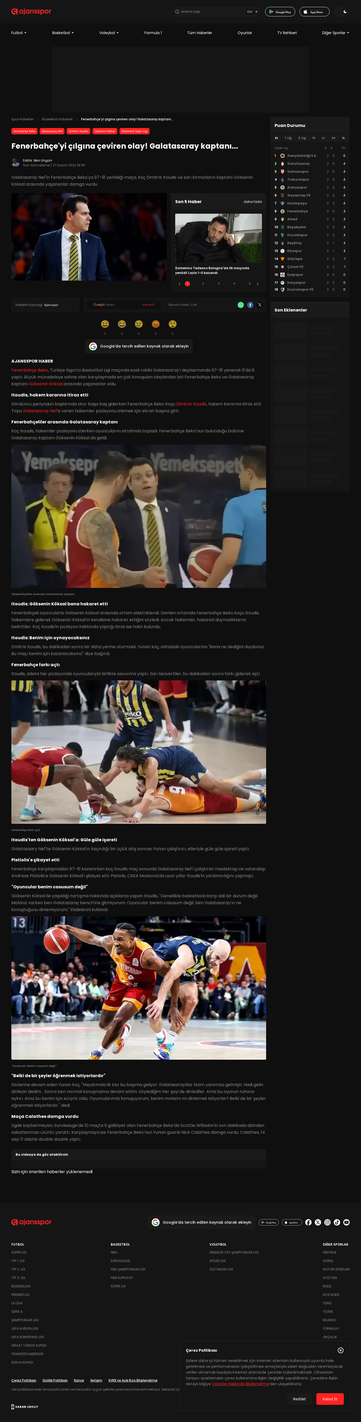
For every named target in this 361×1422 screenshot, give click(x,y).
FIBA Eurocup (122, 1277)
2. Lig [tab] (302, 138)
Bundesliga (20, 1286)
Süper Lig (18, 1252)
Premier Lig (20, 1294)
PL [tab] (314, 138)
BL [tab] (343, 138)
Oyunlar (245, 32)
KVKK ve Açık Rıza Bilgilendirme (133, 1380)
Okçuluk (330, 1337)
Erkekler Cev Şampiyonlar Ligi (234, 1252)
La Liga (16, 1303)
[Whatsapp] (241, 305)
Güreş (328, 1261)
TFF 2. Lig (18, 1269)
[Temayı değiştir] (342, 11)
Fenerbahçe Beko (24, 131)
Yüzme (328, 1311)
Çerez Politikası (23, 1380)
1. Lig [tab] (288, 138)
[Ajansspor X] (318, 1222)
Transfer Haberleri (27, 1354)
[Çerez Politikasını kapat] (340, 1350)
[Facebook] (250, 305)
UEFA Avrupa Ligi (24, 1328)
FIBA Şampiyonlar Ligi (128, 1269)
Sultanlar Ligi (221, 1269)
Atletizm (330, 1277)
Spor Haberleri (22, 119)
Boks (327, 1286)
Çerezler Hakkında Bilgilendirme (240, 1384)
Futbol (17, 32)
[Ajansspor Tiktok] (337, 1222)
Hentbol (329, 1252)
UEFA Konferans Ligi (27, 1337)
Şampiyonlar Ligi (25, 1320)
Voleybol (107, 32)
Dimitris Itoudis (78, 131)
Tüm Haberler (199, 32)
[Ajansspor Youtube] (346, 1222)
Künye (79, 1380)
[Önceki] (179, 284)
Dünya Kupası (22, 1362)
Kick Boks (331, 1294)
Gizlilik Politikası (55, 1380)
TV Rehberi (287, 32)
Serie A (16, 1311)
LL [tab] (323, 138)
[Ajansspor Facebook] (308, 1222)
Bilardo (329, 1320)
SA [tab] (333, 138)
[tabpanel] (310, 219)
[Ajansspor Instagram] (327, 1222)
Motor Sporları (336, 1269)
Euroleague (120, 1261)
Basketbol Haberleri (57, 119)
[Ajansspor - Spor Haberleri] (31, 11)
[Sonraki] (258, 284)
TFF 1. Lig (18, 1261)
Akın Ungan (43, 160)
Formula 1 (153, 32)
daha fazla (253, 201)
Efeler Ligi (218, 1261)
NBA (114, 1252)
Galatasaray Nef (52, 131)
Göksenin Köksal (105, 131)
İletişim (96, 1380)
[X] (260, 305)
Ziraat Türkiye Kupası (29, 1345)
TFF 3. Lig (18, 1277)
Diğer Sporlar (333, 32)
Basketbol (61, 32)
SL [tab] (276, 138)
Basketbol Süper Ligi (134, 131)
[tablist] (310, 138)
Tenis (327, 1303)
